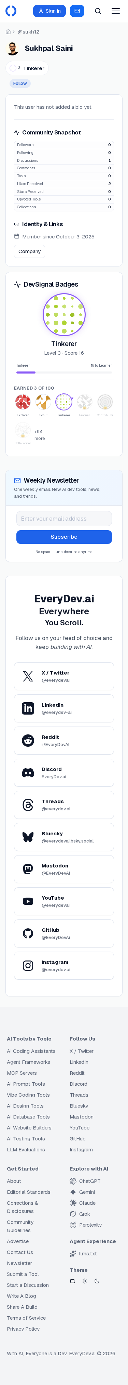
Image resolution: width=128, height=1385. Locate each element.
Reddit (77, 1073)
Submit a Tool (23, 1274)
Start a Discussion (28, 1285)
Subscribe (64, 536)
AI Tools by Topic (29, 1038)
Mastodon (82, 1116)
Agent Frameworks (28, 1062)
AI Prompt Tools (26, 1084)
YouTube (79, 1127)
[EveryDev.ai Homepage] (10, 10)
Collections (26, 207)
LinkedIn (79, 1062)
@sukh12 (29, 31)
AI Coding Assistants (31, 1051)
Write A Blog (21, 1296)
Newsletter (19, 1263)
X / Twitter (82, 1051)
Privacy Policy (23, 1328)
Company (29, 251)
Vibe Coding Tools (28, 1095)
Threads (79, 1095)
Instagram (81, 1149)
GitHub (78, 1138)
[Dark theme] (97, 1281)
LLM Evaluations (26, 1149)
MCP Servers (22, 1073)
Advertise (18, 1241)
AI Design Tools (25, 1105)
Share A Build (22, 1307)
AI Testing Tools (26, 1138)
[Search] (98, 11)
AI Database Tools (28, 1116)
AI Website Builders (29, 1127)
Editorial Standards (29, 1192)
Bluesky (79, 1105)
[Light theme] (84, 1281)
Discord (78, 1084)
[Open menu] (116, 11)
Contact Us (20, 1252)
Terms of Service (26, 1318)
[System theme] (72, 1281)
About (14, 1181)
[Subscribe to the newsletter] (77, 11)
